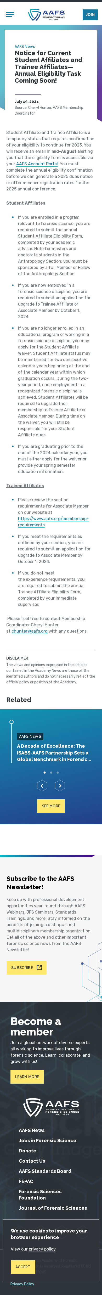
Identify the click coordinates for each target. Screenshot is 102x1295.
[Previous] (42, 785)
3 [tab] (57, 772)
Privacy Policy (22, 1284)
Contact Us (32, 1161)
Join (90, 15)
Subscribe (22, 968)
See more (51, 806)
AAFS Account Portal (37, 163)
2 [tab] (51, 772)
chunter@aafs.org (30, 631)
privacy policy (42, 1249)
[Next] (60, 785)
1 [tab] (44, 772)
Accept (23, 1267)
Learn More (27, 1077)
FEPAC (26, 1181)
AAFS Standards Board (45, 1171)
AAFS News (25, 46)
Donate (27, 1150)
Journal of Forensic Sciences (53, 1208)
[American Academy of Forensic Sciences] (46, 15)
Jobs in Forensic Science (47, 1140)
